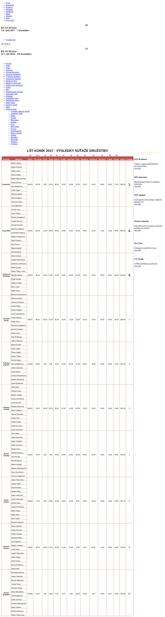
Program (9, 7)
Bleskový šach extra (13, 83)
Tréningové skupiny (13, 79)
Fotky (8, 66)
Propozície (10, 5)
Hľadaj (8, 64)
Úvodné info (10, 40)
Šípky (8, 107)
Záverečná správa (12, 72)
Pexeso (13, 129)
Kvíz (12, 124)
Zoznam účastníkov (13, 74)
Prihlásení (9, 12)
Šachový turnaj (11, 105)
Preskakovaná (16, 131)
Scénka (13, 135)
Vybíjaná (14, 144)
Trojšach (14, 142)
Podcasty (9, 70)
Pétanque (9, 96)
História (9, 16)
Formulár (9, 9)
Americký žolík (16, 113)
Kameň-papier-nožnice (14, 92)
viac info (137, 168)
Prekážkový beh (12, 98)
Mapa (8, 14)
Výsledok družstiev (13, 77)
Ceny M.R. (10, 20)
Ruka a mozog (16, 133)
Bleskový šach (11, 81)
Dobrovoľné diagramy (14, 85)
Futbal (8, 87)
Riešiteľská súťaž (12, 100)
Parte (8, 18)
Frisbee (13, 118)
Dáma (13, 116)
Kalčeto (14, 122)
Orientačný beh (12, 94)
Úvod (8, 3)
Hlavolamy (15, 120)
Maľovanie (15, 126)
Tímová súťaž (11, 109)
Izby (7, 90)
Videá (8, 68)
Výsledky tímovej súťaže (20, 111)
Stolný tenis (10, 103)
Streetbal (14, 137)
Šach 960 (14, 140)
